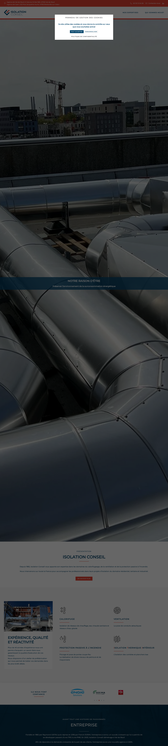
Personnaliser (91, 31)
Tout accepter (77, 31)
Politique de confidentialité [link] (84, 36)
